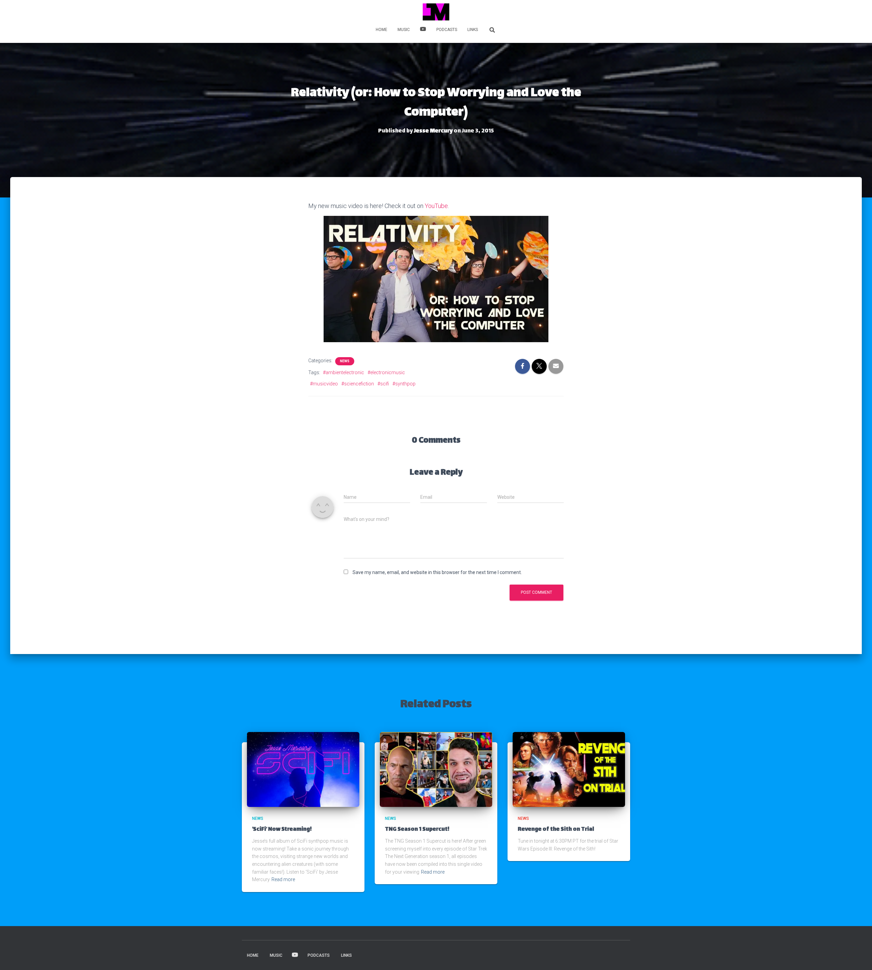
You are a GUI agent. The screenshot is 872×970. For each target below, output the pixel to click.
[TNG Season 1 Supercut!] (436, 769)
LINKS (472, 29)
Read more (283, 879)
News (344, 361)
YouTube (436, 205)
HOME (381, 29)
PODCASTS (446, 29)
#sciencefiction (357, 383)
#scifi (383, 383)
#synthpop (404, 383)
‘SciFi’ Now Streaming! (282, 829)
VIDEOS (423, 29)
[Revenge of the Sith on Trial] (569, 769)
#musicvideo (324, 383)
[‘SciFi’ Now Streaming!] (303, 769)
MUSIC (404, 29)
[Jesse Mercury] (436, 11)
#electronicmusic (386, 372)
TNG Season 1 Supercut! (417, 829)
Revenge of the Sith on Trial (556, 829)
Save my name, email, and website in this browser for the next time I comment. (437, 572)
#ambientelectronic (343, 372)
